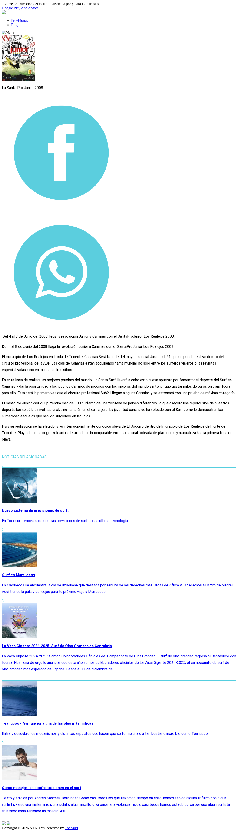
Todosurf (71, 828)
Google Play (11, 8)
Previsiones (19, 20)
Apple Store (30, 8)
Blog (14, 25)
